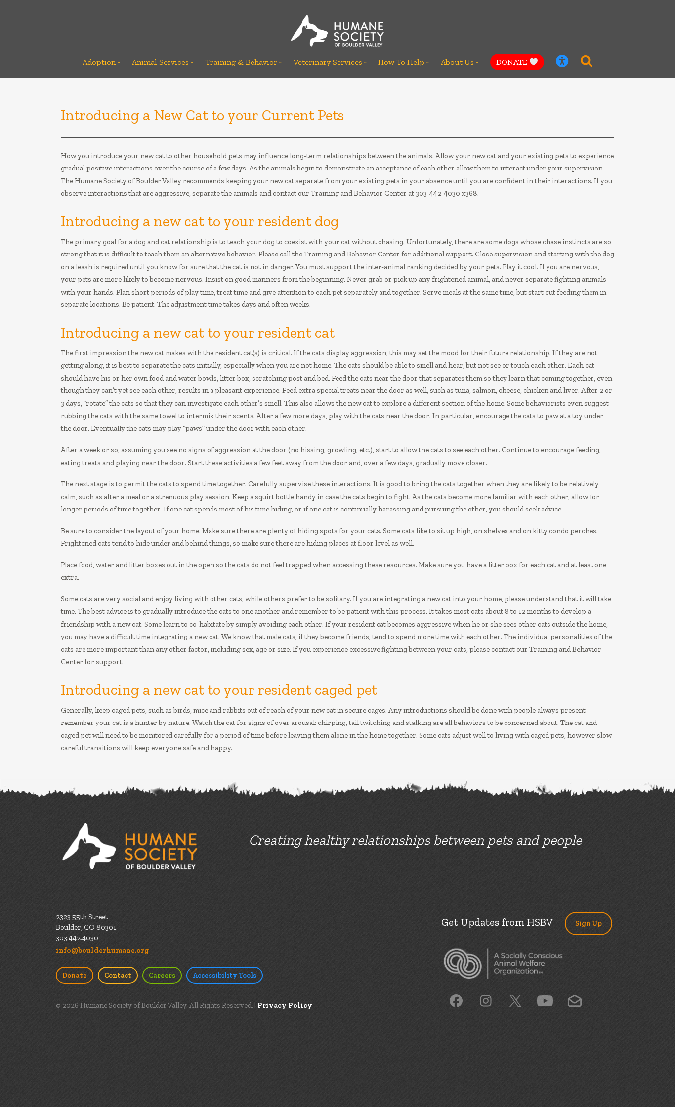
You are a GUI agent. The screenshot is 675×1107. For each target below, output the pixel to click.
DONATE (512, 62)
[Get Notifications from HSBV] (574, 1000)
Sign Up (588, 923)
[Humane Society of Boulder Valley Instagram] (486, 1000)
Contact (117, 975)
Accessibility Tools (224, 975)
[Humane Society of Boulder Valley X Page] (515, 1000)
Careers (162, 975)
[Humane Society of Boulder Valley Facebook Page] (456, 1000)
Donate (74, 975)
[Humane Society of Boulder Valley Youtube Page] (544, 1000)
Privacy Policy (284, 1005)
